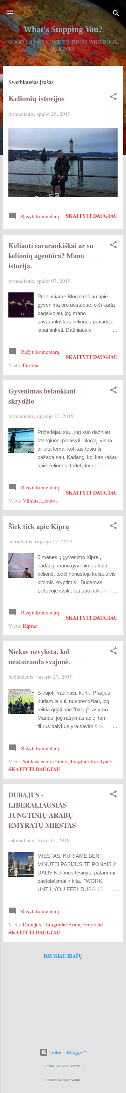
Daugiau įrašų (63, 956)
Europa (30, 364)
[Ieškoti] (116, 14)
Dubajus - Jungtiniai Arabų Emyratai (63, 924)
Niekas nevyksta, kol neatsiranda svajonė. (39, 657)
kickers (62, 1065)
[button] (113, 97)
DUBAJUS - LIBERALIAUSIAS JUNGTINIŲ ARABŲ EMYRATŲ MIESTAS (42, 810)
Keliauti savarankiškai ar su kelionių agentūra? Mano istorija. (50, 255)
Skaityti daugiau (92, 216)
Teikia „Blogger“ (67, 1052)
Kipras (30, 625)
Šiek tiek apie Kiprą (38, 526)
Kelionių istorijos (36, 98)
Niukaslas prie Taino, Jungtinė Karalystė (67, 761)
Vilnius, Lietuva (40, 500)
